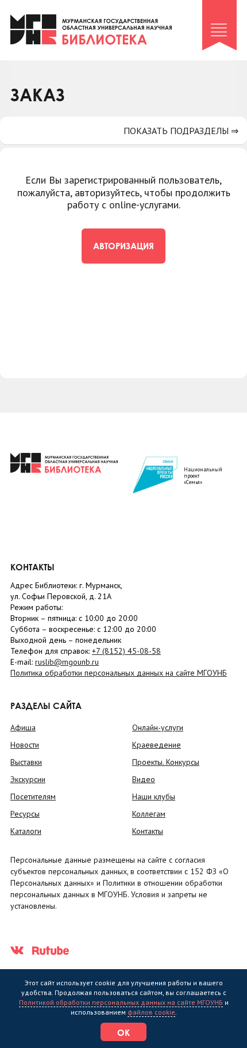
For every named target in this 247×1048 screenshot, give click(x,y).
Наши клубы (153, 796)
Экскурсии (27, 779)
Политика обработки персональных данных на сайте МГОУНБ (118, 673)
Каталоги (25, 831)
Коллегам (148, 814)
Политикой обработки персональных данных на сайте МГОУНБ (121, 1002)
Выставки (26, 762)
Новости (24, 745)
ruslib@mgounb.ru (67, 662)
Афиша (23, 727)
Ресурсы (25, 814)
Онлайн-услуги (157, 727)
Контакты (147, 831)
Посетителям (33, 796)
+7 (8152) (126, 651)
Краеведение (156, 745)
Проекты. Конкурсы (165, 762)
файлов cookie (151, 1012)
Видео (143, 779)
